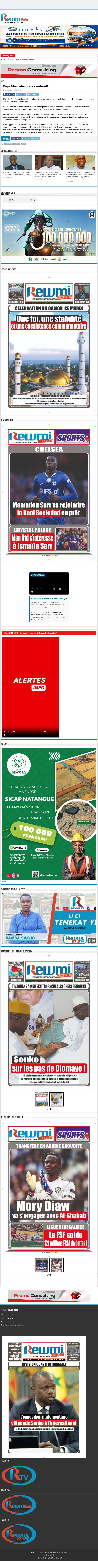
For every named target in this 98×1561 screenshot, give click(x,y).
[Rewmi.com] (15, 17)
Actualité (10, 60)
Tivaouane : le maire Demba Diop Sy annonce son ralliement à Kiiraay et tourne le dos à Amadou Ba (48, 174)
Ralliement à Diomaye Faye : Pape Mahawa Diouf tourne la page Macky (17, 173)
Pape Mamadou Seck (12, 144)
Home (4, 60)
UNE (24, 144)
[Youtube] (51, 1538)
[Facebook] (46, 1538)
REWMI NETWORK (59, 1536)
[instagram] (53, 1538)
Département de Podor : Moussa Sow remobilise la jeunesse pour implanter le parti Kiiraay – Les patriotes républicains (80, 175)
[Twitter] (49, 1538)
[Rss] (44, 1538)
